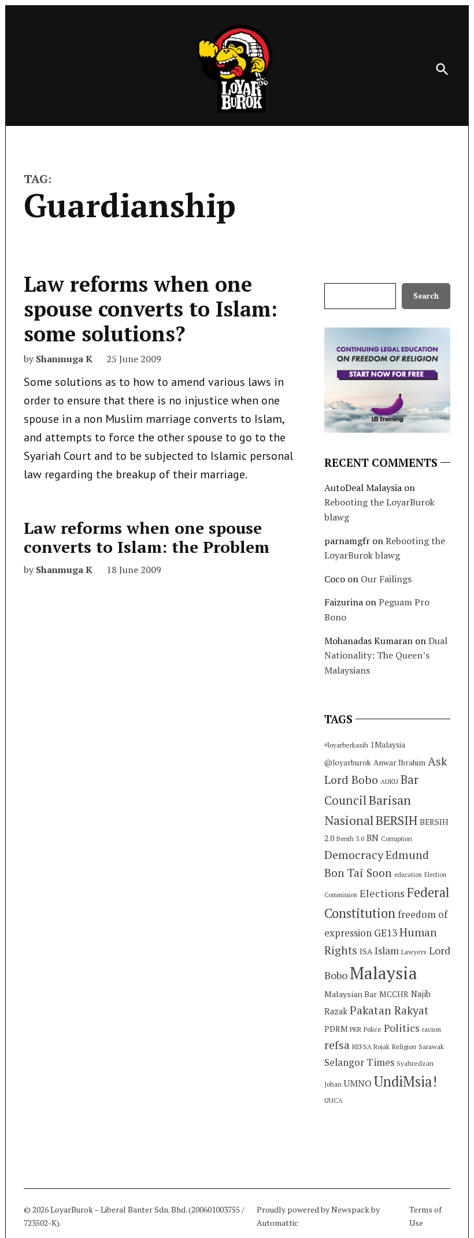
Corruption (396, 839)
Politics (402, 1028)
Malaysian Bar (350, 993)
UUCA (333, 1100)
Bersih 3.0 (350, 839)
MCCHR (394, 994)
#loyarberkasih (346, 745)
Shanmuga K (64, 358)
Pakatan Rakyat (389, 1010)
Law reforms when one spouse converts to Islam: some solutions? (150, 308)
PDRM (335, 1029)
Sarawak (431, 1046)
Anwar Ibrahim (399, 762)
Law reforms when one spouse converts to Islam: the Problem (146, 537)
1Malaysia (388, 744)
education (408, 875)
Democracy (353, 854)
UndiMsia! (405, 1081)
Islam (387, 950)
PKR (355, 1029)
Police (373, 1029)
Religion (404, 1046)
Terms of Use (425, 1216)
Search (426, 296)
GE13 (385, 932)
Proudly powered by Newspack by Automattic (318, 1216)
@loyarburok (347, 762)
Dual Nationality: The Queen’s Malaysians (385, 655)
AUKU (389, 781)
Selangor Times (359, 1062)
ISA (366, 951)
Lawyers (414, 951)
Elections (382, 893)
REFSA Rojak (371, 1046)
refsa (337, 1045)
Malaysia (383, 973)
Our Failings (386, 578)
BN (372, 837)
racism (431, 1029)
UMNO (358, 1083)
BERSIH (396, 820)
